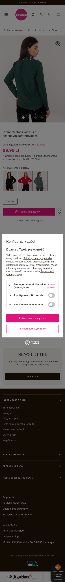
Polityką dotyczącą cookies (37, 258)
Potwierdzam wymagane (33, 328)
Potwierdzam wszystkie (32, 318)
